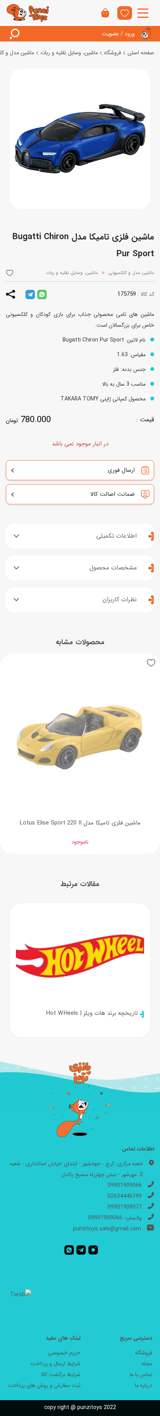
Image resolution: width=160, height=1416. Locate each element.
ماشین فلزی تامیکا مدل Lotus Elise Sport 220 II (80, 823)
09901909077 (125, 1207)
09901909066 (125, 1185)
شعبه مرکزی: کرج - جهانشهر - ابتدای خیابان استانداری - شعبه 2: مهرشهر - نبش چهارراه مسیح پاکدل (76, 1169)
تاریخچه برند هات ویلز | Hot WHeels (92, 1013)
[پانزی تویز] (28, 13)
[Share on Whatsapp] (42, 294)
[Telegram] (81, 1249)
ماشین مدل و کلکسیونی (131, 272)
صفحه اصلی (140, 52)
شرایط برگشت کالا (60, 1374)
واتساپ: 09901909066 (115, 1218)
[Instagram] (93, 1249)
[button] (10, 272)
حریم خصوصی (64, 1353)
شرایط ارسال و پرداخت (55, 1363)
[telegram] (30, 294)
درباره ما (143, 1385)
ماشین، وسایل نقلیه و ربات (69, 52)
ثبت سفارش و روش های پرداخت (44, 1385)
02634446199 (125, 1196)
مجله (146, 1363)
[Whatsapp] (69, 1249)
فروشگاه (112, 52)
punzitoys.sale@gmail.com (107, 1229)
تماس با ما (141, 1374)
